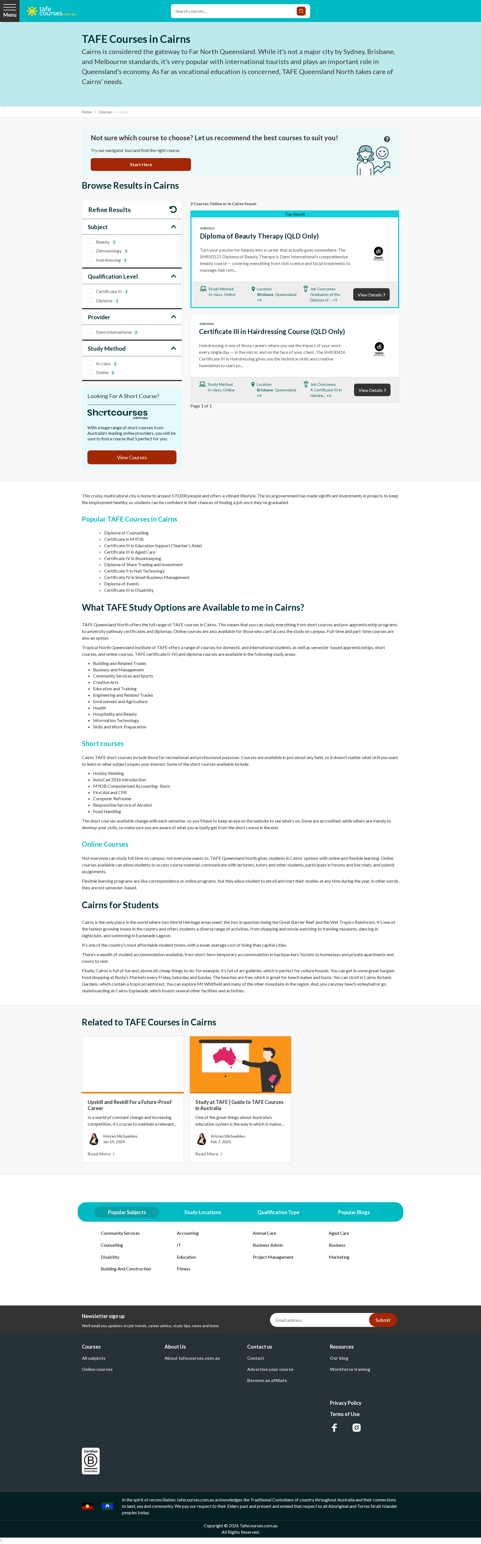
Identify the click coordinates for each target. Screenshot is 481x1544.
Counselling (112, 1245)
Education (186, 1257)
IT (179, 1245)
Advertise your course (270, 1369)
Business (337, 1245)
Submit (383, 1320)
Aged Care (339, 1233)
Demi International (116, 332)
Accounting (188, 1233)
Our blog (339, 1358)
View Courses (132, 457)
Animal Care (264, 1233)
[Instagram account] (356, 1427)
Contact (255, 1358)
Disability (110, 1257)
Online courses (97, 1369)
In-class (106, 363)
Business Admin (268, 1245)
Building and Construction (126, 1268)
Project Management (273, 1257)
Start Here (141, 164)
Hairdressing (111, 259)
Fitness (183, 1268)
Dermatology (111, 250)
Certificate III (111, 291)
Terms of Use (345, 1414)
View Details (370, 294)
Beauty (105, 241)
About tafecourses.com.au (192, 1358)
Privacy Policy (346, 1403)
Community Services (120, 1233)
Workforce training (350, 1369)
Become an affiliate (267, 1380)
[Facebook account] (334, 1427)
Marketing (339, 1257)
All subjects (93, 1358)
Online (105, 372)
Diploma (107, 300)
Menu (9, 15)
